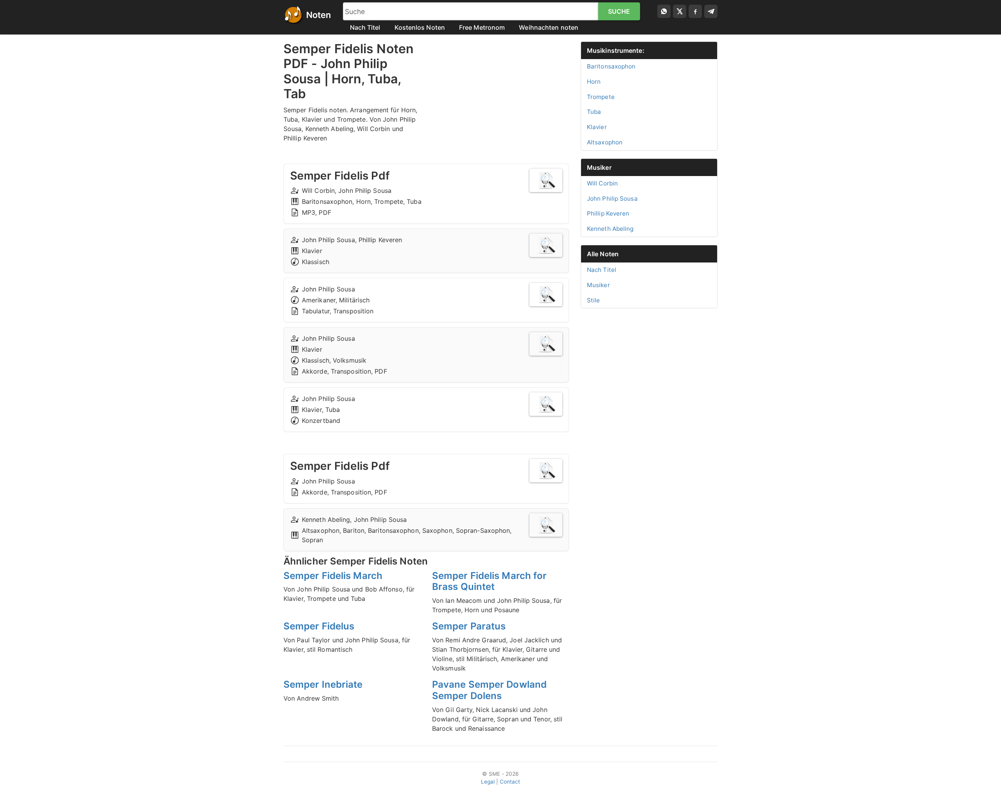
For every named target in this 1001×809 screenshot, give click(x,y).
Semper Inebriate (323, 684)
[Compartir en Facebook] (695, 11)
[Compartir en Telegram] (711, 11)
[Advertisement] (500, 96)
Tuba (594, 111)
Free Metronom (482, 27)
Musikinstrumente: (615, 50)
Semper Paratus (469, 626)
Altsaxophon (604, 142)
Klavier (597, 127)
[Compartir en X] (679, 11)
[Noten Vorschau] (545, 180)
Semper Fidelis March (332, 575)
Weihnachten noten (548, 27)
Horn (594, 81)
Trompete (601, 97)
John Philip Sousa (612, 198)
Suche (619, 11)
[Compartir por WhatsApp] (664, 11)
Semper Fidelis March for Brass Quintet (489, 581)
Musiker (599, 167)
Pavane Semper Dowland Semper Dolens (489, 690)
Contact (510, 781)
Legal (488, 781)
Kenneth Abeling (610, 228)
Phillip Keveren (608, 213)
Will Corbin (602, 183)
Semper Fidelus (318, 626)
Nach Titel (365, 27)
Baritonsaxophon (611, 66)
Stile (593, 300)
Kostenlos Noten (420, 27)
